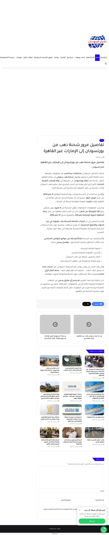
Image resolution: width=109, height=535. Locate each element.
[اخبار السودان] (96, 42)
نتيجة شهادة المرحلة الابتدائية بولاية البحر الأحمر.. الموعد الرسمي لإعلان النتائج (50, 442)
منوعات (19, 58)
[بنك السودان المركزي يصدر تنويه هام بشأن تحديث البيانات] (72, 360)
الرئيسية (103, 58)
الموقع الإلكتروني (66, 500)
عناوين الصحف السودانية (43, 58)
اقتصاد (62, 58)
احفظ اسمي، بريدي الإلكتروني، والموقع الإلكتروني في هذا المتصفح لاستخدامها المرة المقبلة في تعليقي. (72, 509)
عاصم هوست (52, 529)
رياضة (56, 58)
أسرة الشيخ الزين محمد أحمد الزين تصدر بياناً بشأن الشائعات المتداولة (72, 442)
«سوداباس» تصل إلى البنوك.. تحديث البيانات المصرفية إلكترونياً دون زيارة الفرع (73, 419)
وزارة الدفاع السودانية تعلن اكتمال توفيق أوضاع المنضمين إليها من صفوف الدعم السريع (50, 396)
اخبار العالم (90, 58)
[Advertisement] (54, 15)
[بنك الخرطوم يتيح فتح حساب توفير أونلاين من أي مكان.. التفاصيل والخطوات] (94, 386)
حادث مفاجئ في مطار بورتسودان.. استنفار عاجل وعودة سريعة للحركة (49, 370)
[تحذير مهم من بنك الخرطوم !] (94, 409)
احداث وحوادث (80, 58)
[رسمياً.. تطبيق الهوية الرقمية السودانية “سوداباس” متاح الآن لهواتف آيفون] (72, 386)
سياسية (70, 58)
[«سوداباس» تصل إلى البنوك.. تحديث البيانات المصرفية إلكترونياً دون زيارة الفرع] (72, 409)
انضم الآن (92, 521)
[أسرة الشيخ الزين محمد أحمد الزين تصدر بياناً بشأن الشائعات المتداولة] (72, 432)
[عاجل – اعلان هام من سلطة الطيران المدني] (94, 432)
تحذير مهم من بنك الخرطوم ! (95, 417)
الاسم (102, 491)
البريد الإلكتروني (99, 500)
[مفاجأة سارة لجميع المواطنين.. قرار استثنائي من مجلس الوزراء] (49, 409)
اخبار (97, 58)
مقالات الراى (28, 58)
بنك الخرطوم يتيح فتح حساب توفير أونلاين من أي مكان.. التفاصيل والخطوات (95, 396)
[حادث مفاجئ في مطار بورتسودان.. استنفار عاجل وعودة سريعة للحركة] (49, 360)
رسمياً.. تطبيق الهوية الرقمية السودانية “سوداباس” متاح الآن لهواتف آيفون (72, 396)
